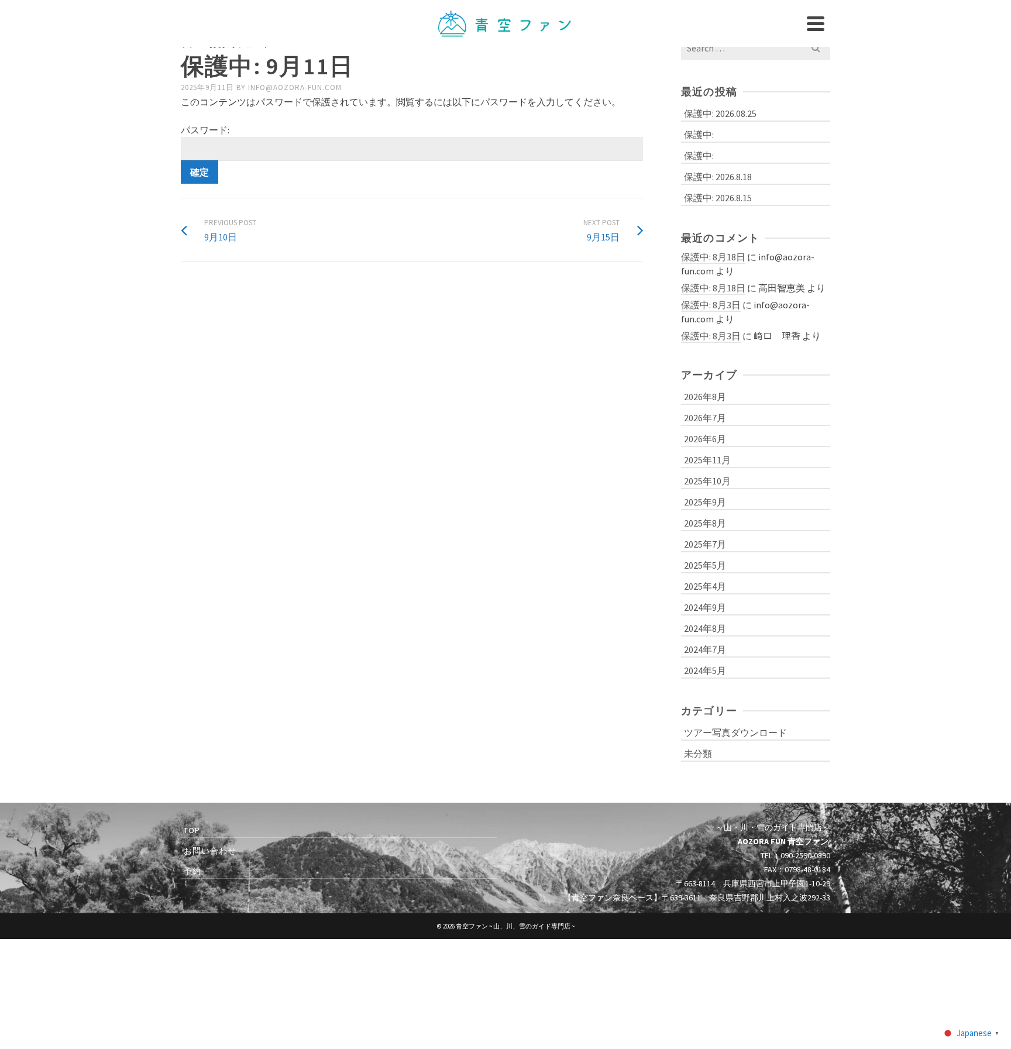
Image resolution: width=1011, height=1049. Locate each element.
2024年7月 (705, 649)
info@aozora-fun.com (295, 87)
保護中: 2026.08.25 (720, 113)
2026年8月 (705, 397)
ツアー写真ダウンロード (735, 732)
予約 (192, 871)
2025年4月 (705, 586)
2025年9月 (705, 502)
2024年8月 (705, 628)
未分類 (698, 753)
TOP (192, 830)
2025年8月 (705, 523)
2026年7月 (705, 418)
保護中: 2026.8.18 (718, 177)
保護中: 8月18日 (713, 257)
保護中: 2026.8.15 (718, 198)
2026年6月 (705, 439)
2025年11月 (707, 460)
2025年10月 (707, 481)
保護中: (699, 134)
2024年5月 (705, 670)
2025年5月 (705, 565)
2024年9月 (705, 607)
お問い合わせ (210, 850)
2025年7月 (705, 544)
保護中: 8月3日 (711, 305)
